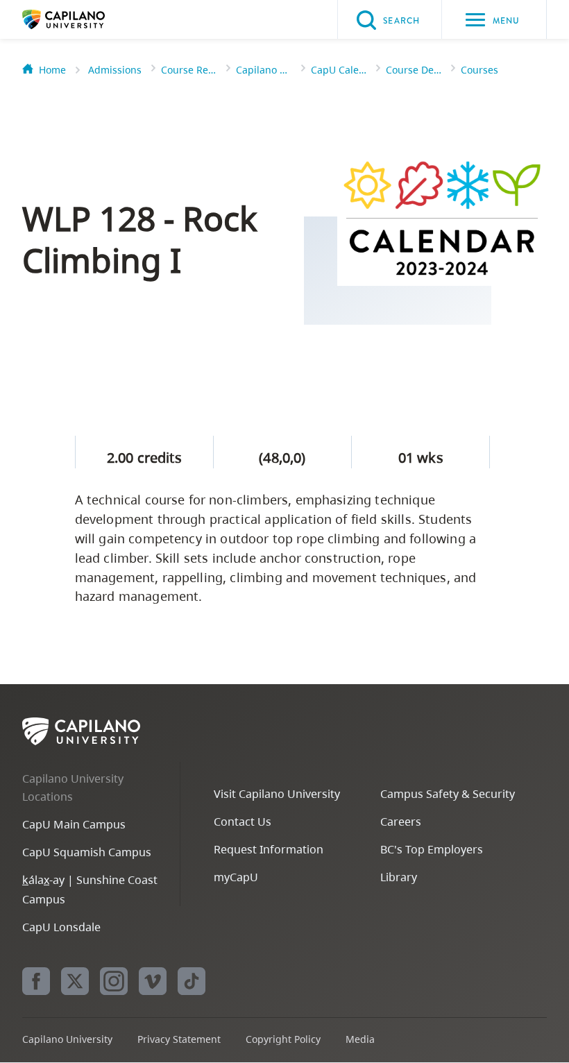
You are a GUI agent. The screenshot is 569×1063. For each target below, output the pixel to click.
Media (360, 1039)
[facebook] (36, 981)
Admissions (115, 69)
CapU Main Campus (74, 824)
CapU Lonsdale (61, 927)
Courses (479, 69)
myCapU (236, 877)
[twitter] (75, 981)
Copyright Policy (283, 1039)
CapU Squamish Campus (86, 852)
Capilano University (84, 19)
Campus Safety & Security (447, 793)
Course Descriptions (413, 69)
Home (52, 69)
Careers (400, 821)
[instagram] (114, 981)
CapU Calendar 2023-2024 (338, 69)
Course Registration (188, 69)
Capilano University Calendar (263, 69)
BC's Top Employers (431, 849)
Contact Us (242, 821)
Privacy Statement (179, 1039)
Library (398, 877)
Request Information (268, 849)
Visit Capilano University (277, 793)
